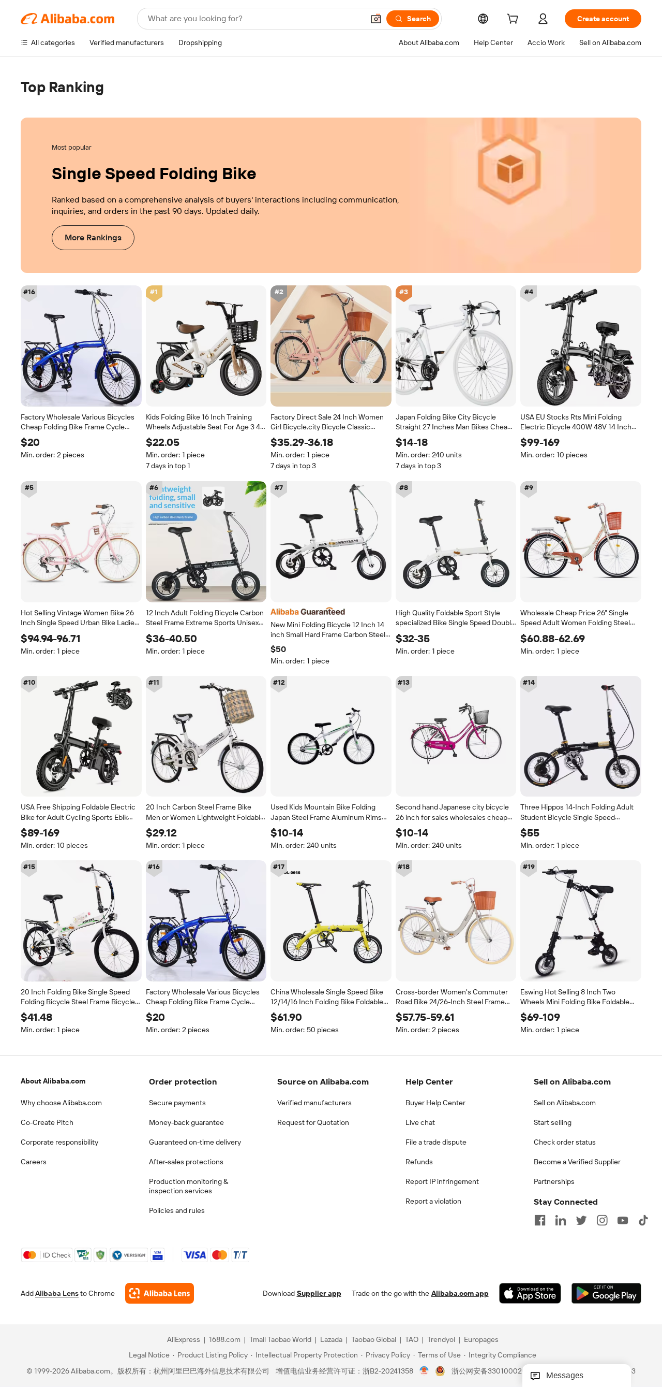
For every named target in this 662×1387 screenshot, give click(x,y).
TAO (411, 1340)
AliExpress (183, 1340)
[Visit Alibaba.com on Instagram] (602, 1220)
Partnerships (554, 1181)
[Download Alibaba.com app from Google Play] (606, 1293)
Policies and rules (177, 1210)
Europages (481, 1340)
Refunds (419, 1162)
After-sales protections (186, 1162)
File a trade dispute (436, 1142)
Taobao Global (373, 1340)
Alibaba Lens (57, 1294)
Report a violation (433, 1201)
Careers (34, 1162)
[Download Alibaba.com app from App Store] (530, 1293)
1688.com (224, 1340)
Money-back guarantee (186, 1122)
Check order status (565, 1142)
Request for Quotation (313, 1122)
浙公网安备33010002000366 (500, 1371)
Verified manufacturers (314, 1103)
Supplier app (319, 1294)
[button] (376, 18)
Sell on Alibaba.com (565, 1103)
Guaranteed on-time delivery (195, 1142)
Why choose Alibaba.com (61, 1103)
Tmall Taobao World (280, 1340)
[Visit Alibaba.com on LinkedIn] (560, 1220)
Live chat (420, 1122)
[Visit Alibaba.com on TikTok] (643, 1220)
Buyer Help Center (435, 1103)
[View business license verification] (424, 1371)
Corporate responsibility (59, 1142)
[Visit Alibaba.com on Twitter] (581, 1220)
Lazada (331, 1340)
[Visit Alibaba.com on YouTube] (622, 1220)
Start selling (552, 1122)
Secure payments (177, 1103)
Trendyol (441, 1340)
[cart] (514, 20)
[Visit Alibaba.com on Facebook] (540, 1220)
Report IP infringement (442, 1181)
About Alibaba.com (53, 1081)
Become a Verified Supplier (577, 1162)
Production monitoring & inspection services (188, 1186)
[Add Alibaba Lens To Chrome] (159, 1293)
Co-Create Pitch (47, 1122)
